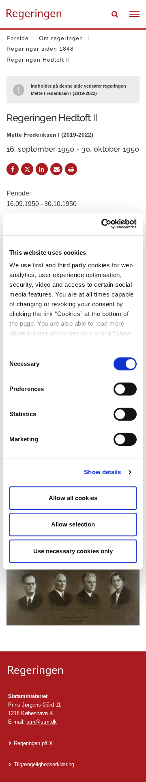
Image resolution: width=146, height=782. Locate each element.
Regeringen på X (33, 743)
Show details (102, 471)
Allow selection (73, 524)
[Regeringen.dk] (73, 671)
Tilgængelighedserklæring (44, 764)
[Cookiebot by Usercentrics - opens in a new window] (103, 224)
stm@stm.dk (41, 722)
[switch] (125, 388)
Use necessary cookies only (73, 551)
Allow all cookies (73, 497)
